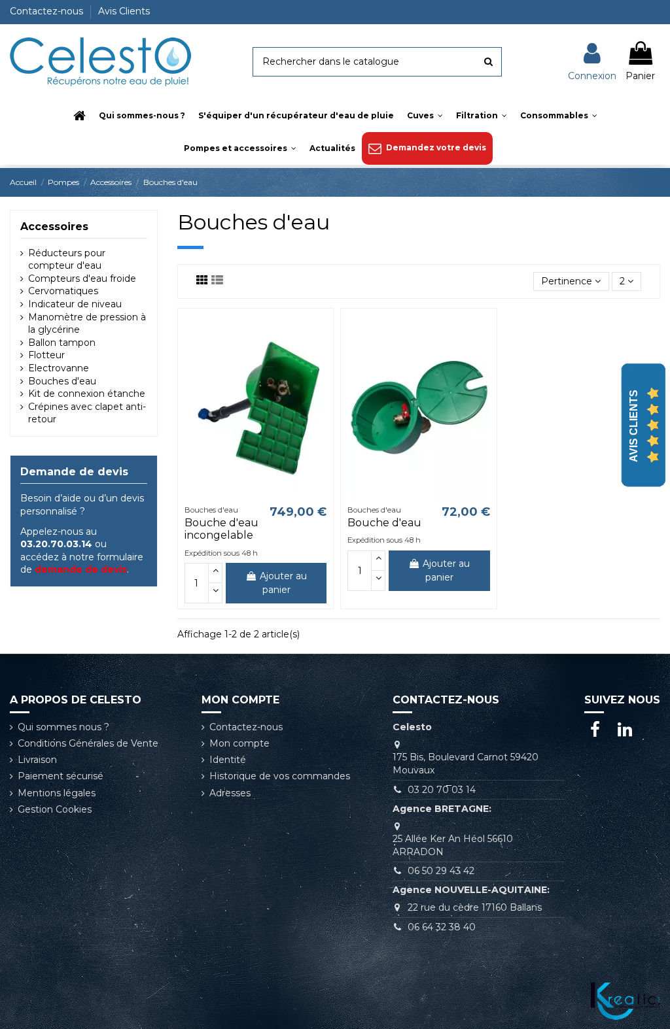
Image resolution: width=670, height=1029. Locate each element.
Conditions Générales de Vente (88, 743)
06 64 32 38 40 (442, 927)
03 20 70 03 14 (442, 790)
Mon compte (239, 743)
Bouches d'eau (62, 381)
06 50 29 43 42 (441, 871)
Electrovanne (58, 368)
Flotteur (46, 355)
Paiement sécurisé (60, 776)
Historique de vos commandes (279, 776)
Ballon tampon (62, 342)
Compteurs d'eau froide (82, 278)
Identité (227, 760)
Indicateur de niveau (75, 304)
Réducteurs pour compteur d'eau (66, 259)
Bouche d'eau (384, 522)
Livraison (37, 760)
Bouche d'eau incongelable (221, 528)
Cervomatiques (63, 291)
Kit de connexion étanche (86, 393)
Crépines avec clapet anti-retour (87, 413)
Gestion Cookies (55, 809)
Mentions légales (57, 793)
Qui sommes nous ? (63, 727)
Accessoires (54, 226)
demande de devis (81, 569)
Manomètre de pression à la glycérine (87, 323)
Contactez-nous (48, 11)
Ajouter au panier (283, 583)
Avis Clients (124, 11)
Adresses (230, 793)
